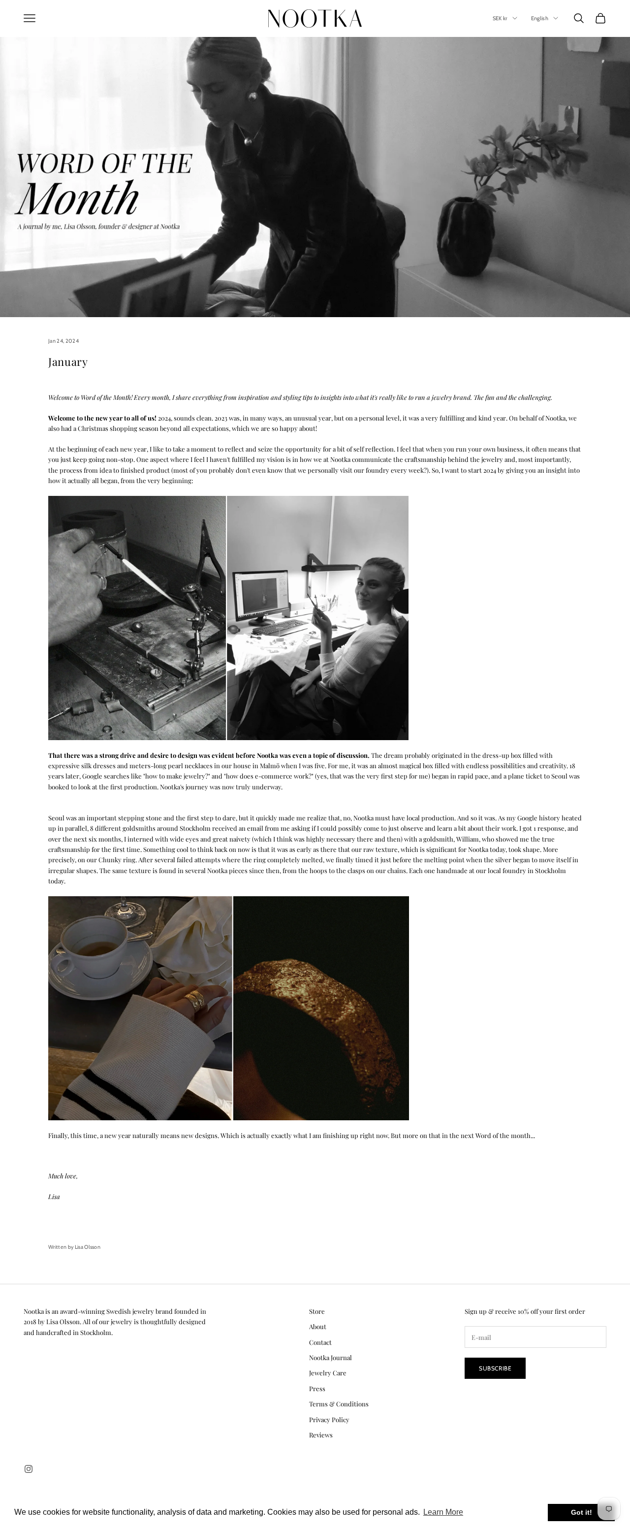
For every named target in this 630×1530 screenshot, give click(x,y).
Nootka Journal (330, 1357)
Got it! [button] (581, 1512)
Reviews (321, 1435)
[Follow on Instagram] (28, 1469)
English (539, 18)
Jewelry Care (327, 1372)
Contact (320, 1342)
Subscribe (495, 1368)
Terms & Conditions (339, 1404)
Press (317, 1388)
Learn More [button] (443, 1512)
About (317, 1326)
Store (317, 1311)
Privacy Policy (329, 1419)
